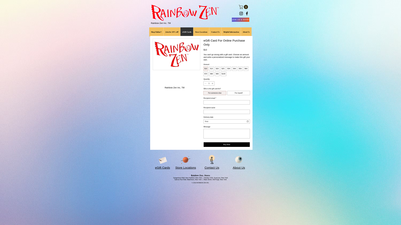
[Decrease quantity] (205, 83)
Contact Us (212, 167)
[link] (244, 7)
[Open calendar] (247, 121)
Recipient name (209, 108)
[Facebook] (247, 13)
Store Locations (185, 167)
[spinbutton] (209, 83)
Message (207, 127)
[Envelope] (162, 159)
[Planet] (185, 159)
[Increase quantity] (212, 83)
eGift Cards (162, 167)
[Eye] (239, 160)
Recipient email (210, 98)
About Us (239, 167)
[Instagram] (241, 13)
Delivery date (208, 117)
